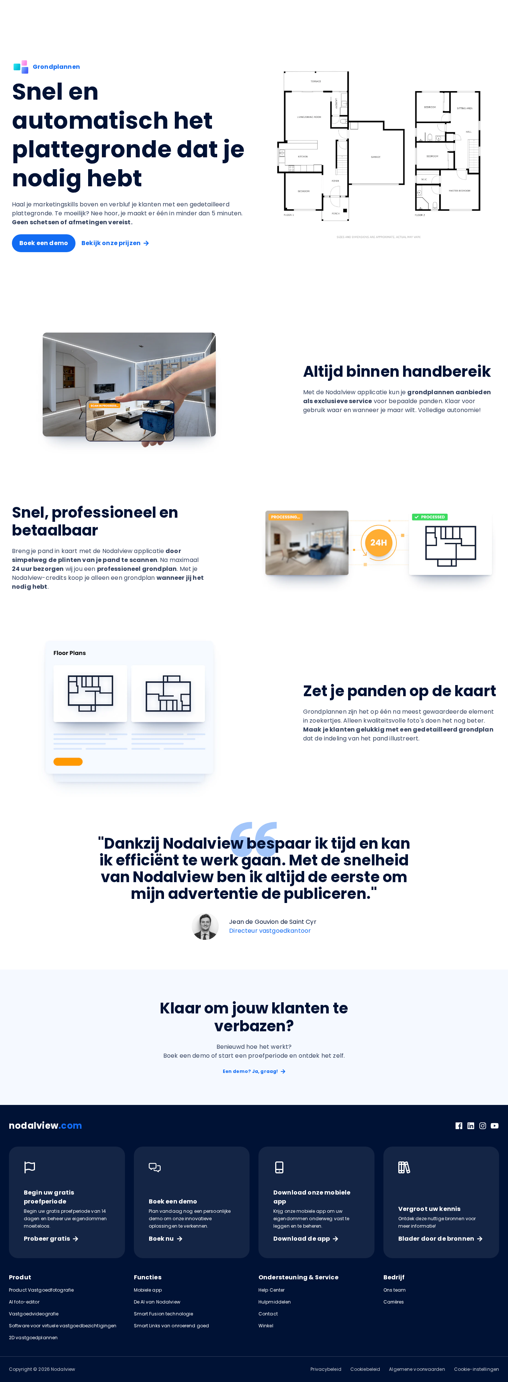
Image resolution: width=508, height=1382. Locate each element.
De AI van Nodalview (157, 1302)
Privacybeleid (326, 1369)
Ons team (394, 1290)
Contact (268, 1314)
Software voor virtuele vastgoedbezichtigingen (62, 1325)
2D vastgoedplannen (33, 1337)
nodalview (45, 1126)
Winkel (265, 1325)
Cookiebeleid (365, 1369)
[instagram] (482, 1125)
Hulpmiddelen (274, 1302)
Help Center (271, 1290)
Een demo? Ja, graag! (250, 1071)
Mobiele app (148, 1290)
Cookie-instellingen (476, 1369)
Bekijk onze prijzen (111, 243)
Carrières (393, 1302)
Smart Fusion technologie (163, 1314)
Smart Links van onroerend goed (171, 1325)
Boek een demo (43, 243)
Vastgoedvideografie (33, 1314)
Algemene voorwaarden (417, 1369)
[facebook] (458, 1125)
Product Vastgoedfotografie (41, 1290)
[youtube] (494, 1125)
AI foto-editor (24, 1302)
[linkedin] (470, 1125)
